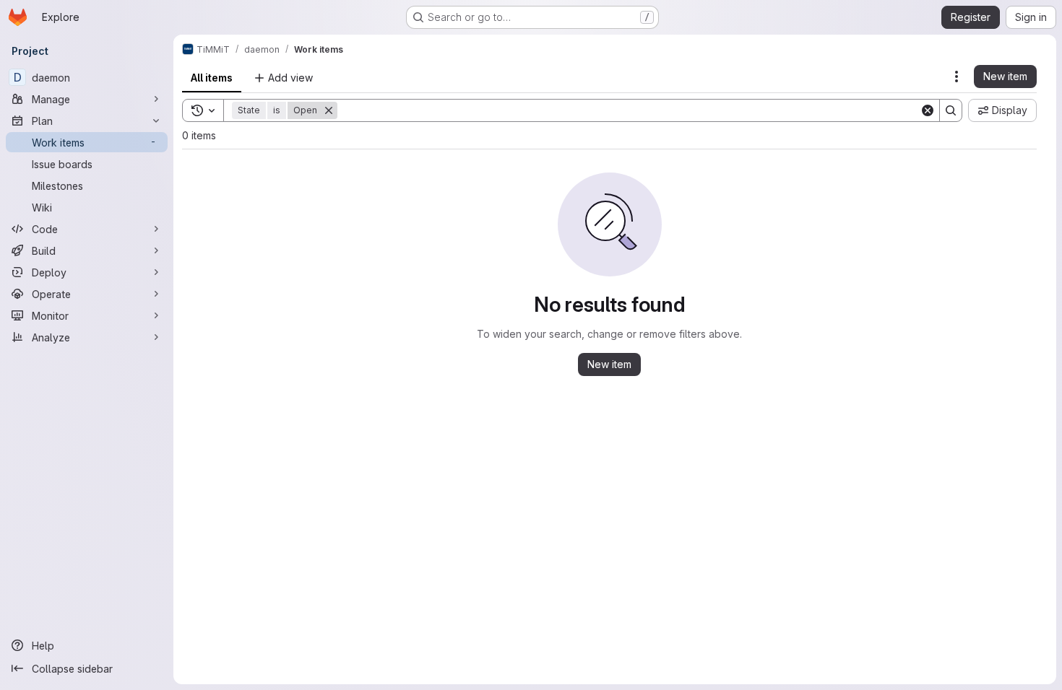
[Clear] (927, 110)
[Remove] (328, 110)
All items (212, 77)
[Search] (950, 110)
